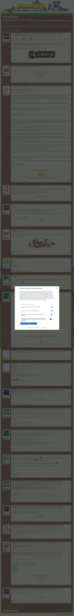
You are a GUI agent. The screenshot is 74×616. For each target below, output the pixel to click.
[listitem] (37, 304)
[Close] (57, 288)
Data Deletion (30, 327)
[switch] (51, 307)
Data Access (37, 327)
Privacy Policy (43, 327)
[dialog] (37, 308)
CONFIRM (29, 323)
